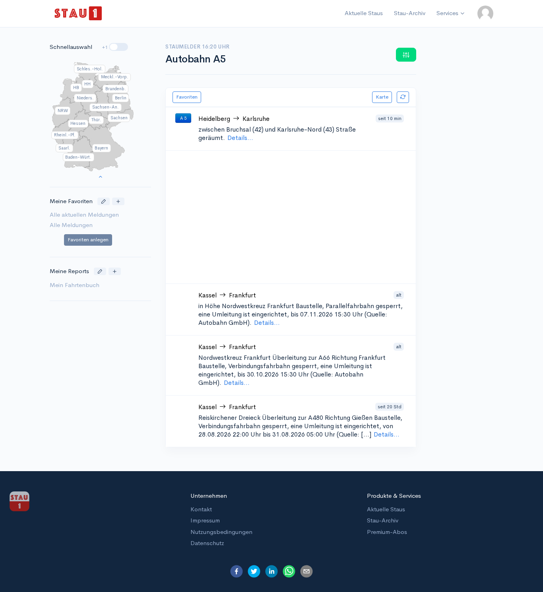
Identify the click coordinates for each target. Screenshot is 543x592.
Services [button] (447, 13)
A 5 (183, 118)
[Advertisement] (302, 217)
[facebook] (236, 571)
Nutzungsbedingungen (221, 532)
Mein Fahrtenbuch (74, 285)
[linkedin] (271, 571)
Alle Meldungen (71, 225)
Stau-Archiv (409, 13)
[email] (306, 571)
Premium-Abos (387, 532)
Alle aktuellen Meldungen (84, 215)
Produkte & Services (394, 495)
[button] (485, 13)
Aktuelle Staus (364, 13)
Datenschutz (207, 543)
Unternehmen (208, 495)
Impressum (205, 520)
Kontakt (201, 509)
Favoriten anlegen (88, 240)
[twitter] (254, 571)
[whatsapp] (289, 571)
